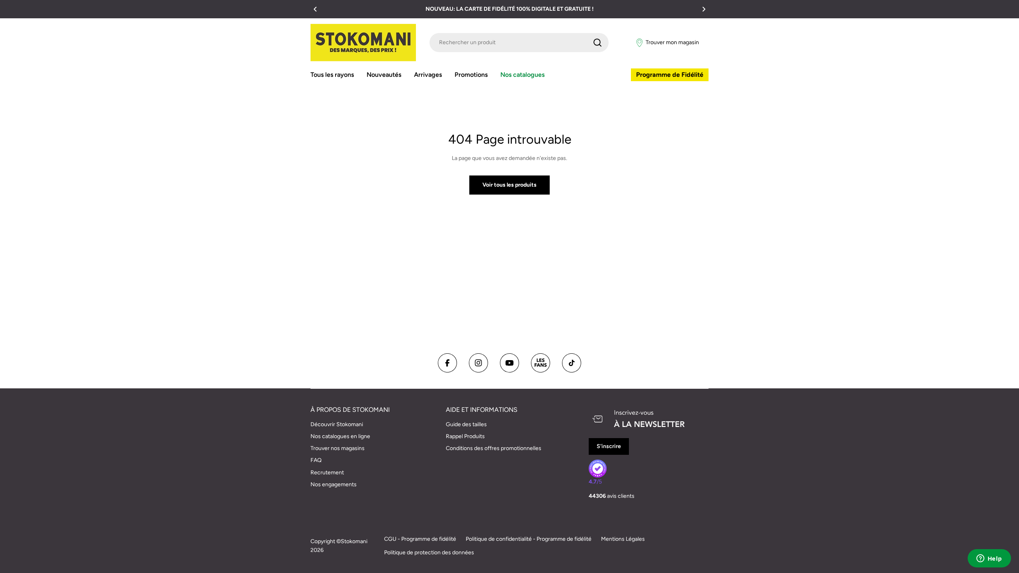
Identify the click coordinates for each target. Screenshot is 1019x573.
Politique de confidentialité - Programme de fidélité (528, 539)
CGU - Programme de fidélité (420, 539)
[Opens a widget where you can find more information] (989, 559)
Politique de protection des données (429, 552)
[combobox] (519, 42)
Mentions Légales (623, 539)
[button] (315, 9)
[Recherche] (597, 42)
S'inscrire (609, 446)
